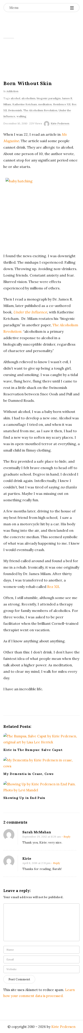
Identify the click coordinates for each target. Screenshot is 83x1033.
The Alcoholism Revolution (40, 110)
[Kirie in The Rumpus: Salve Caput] (41, 739)
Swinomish (15, 110)
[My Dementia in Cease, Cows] (41, 763)
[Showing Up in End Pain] (41, 787)
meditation (45, 104)
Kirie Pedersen (30, 30)
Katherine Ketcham (24, 104)
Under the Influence (30, 312)
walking (21, 116)
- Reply (66, 836)
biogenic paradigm (49, 98)
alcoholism (28, 98)
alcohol (15, 98)
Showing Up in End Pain (24, 798)
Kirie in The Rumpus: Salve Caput (33, 750)
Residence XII (61, 104)
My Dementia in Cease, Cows (28, 774)
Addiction (12, 91)
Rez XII (53, 586)
